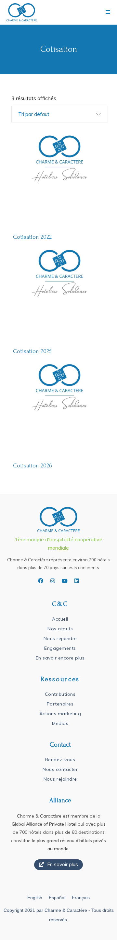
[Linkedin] (77, 581)
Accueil (60, 619)
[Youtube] (64, 581)
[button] (58, 864)
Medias (60, 723)
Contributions (60, 694)
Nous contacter (60, 769)
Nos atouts (60, 629)
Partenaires (60, 704)
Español (57, 897)
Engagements (60, 648)
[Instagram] (52, 581)
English (34, 897)
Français (81, 897)
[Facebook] (40, 581)
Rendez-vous (60, 759)
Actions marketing (60, 713)
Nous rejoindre (60, 638)
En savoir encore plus (60, 658)
